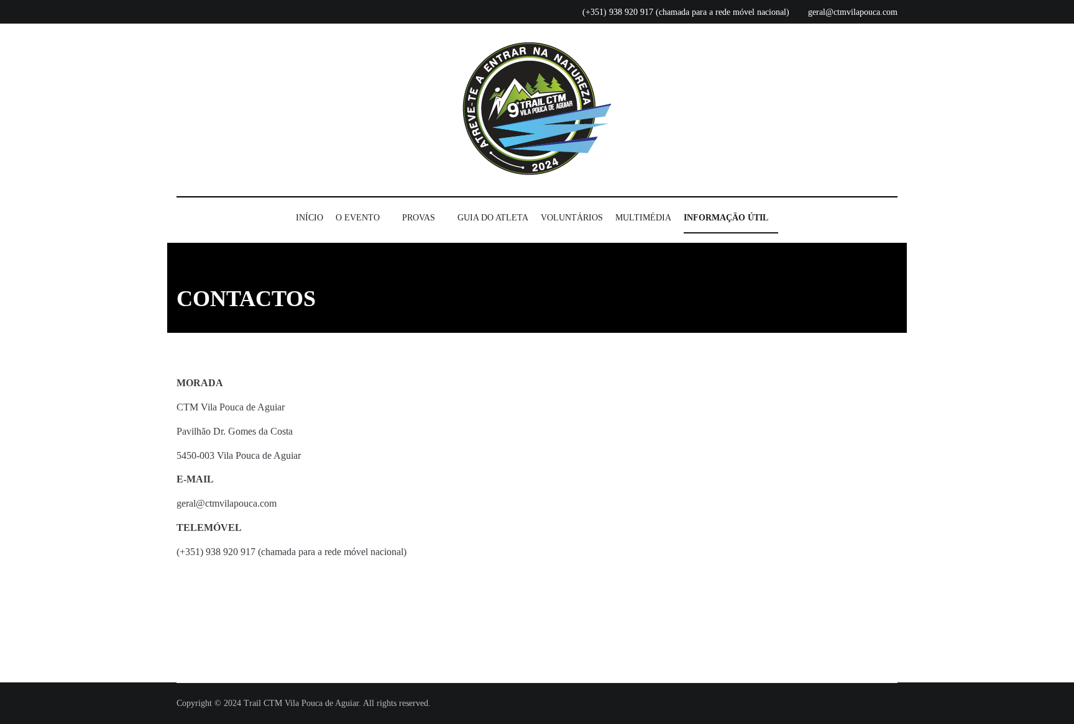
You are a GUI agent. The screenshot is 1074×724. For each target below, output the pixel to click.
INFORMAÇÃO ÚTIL (726, 217)
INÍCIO (309, 217)
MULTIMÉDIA (643, 217)
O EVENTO (358, 217)
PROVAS (418, 217)
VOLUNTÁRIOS (572, 217)
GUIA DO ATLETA (492, 217)
